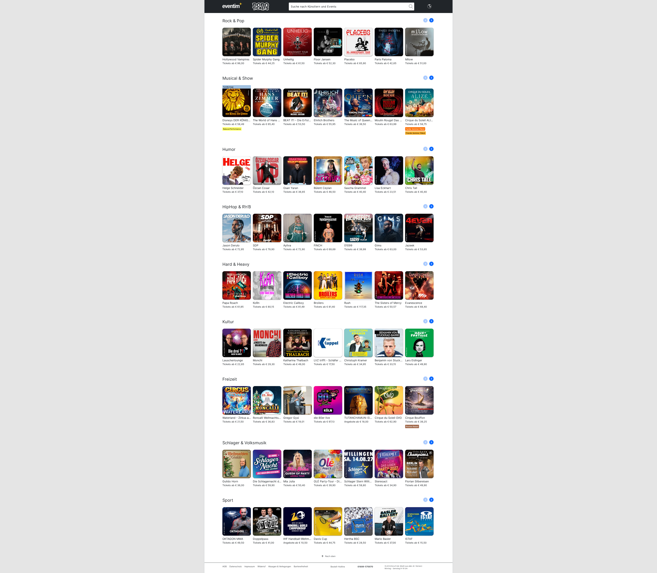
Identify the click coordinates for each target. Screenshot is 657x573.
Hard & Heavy (235, 264)
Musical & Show (237, 78)
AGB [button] (224, 566)
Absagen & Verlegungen (279, 566)
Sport (227, 500)
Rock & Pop (233, 20)
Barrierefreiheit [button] (301, 566)
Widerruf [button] (261, 566)
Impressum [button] (249, 566)
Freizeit (229, 379)
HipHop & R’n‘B (236, 206)
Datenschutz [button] (235, 566)
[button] (431, 20)
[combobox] (348, 6)
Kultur (228, 321)
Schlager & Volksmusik (244, 442)
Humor (228, 149)
